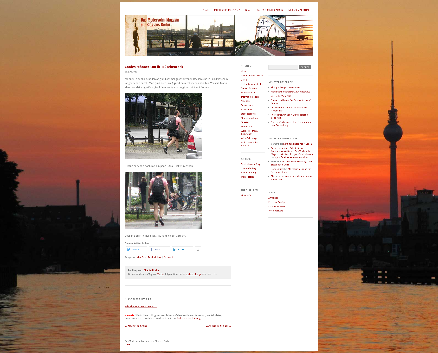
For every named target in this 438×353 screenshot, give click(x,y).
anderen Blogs (193, 274)
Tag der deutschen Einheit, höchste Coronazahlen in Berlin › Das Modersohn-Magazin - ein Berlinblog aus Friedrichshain (292, 151)
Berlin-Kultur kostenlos (252, 84)
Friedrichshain (155, 257)
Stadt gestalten (248, 113)
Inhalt (248, 10)
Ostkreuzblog (247, 177)
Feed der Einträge (277, 202)
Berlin (144, 257)
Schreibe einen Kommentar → (141, 306)
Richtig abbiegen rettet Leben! (285, 87)
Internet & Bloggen (250, 97)
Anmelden (273, 198)
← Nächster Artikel (136, 326)
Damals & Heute (249, 88)
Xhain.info (246, 195)
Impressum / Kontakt (299, 10)
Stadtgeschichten (249, 118)
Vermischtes (247, 126)
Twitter (160, 274)
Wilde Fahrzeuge (249, 138)
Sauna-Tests (247, 109)
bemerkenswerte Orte (252, 75)
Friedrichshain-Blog (250, 164)
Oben (128, 344)
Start (206, 10)
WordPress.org (275, 210)
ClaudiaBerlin (151, 270)
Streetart (245, 122)
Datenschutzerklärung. (189, 318)
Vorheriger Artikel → (218, 326)
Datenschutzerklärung (270, 10)
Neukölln (245, 101)
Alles (139, 257)
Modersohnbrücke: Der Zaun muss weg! (290, 91)
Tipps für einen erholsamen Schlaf (291, 157)
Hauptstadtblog (248, 172)
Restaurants (247, 105)
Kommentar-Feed (277, 206)
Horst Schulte (277, 169)
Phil (272, 176)
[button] (136, 249)
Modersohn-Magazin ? (227, 10)
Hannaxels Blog (248, 168)
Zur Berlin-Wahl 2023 (281, 96)
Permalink (168, 257)
